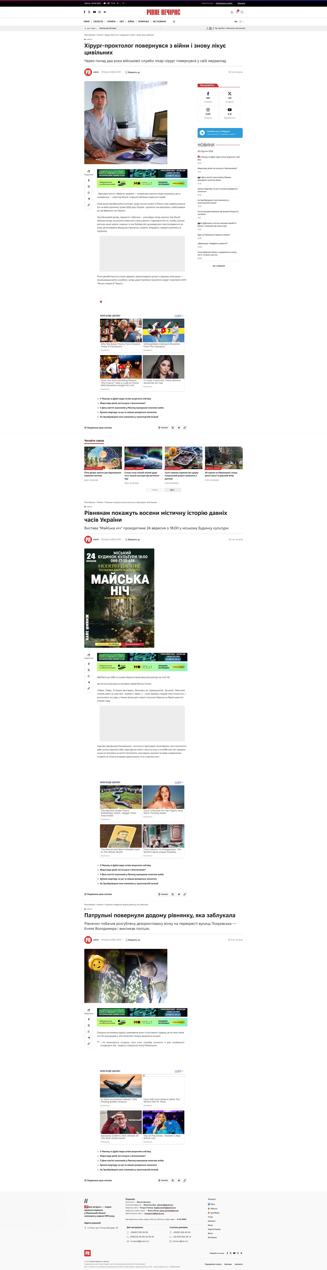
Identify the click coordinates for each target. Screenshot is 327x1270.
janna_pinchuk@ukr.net (169, 1210)
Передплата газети (224, 3)
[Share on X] (89, 186)
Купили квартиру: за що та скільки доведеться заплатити (128, 412)
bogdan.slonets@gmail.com (165, 1208)
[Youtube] (229, 113)
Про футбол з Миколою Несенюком (230, 28)
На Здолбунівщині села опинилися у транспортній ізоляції (129, 417)
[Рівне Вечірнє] (87, 1253)
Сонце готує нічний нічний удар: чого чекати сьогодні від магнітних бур (142, 476)
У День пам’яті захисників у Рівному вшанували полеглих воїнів (132, 408)
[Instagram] (208, 113)
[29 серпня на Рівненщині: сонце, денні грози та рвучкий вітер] (224, 458)
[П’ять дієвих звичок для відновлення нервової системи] (103, 458)
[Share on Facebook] (89, 180)
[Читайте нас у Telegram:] (202, 132)
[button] (232, 12)
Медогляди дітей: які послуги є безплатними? (122, 403)
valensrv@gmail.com (165, 1205)
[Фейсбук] (84, 12)
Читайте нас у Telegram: (218, 131)
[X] (89, 12)
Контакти (241, 3)
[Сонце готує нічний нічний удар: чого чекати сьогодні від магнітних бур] (143, 458)
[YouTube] (94, 12)
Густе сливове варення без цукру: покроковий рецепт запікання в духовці (181, 476)
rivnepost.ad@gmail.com (154, 1213)
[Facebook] (208, 97)
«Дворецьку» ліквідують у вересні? (212, 243)
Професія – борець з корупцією (113, 28)
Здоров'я (89, 468)
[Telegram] (104, 12)
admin (96, 72)
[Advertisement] (142, 254)
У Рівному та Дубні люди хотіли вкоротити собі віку (125, 399)
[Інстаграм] (99, 12)
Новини (89, 39)
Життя (168, 468)
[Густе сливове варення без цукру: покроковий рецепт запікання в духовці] (183, 458)
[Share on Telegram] (89, 199)
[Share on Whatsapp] (89, 193)
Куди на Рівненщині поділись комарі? (214, 235)
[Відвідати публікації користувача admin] (88, 72)
